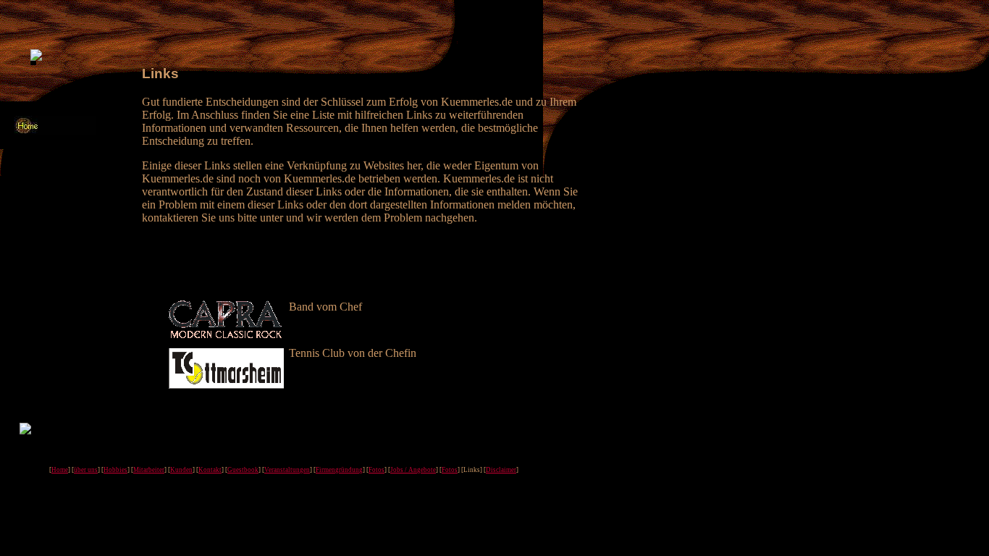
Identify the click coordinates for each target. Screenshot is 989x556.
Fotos (376, 469)
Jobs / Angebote (413, 469)
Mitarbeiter (148, 469)
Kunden (181, 469)
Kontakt (210, 469)
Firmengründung (339, 469)
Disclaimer (501, 469)
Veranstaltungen (287, 469)
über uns (86, 469)
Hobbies (115, 469)
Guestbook (242, 469)
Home (59, 469)
